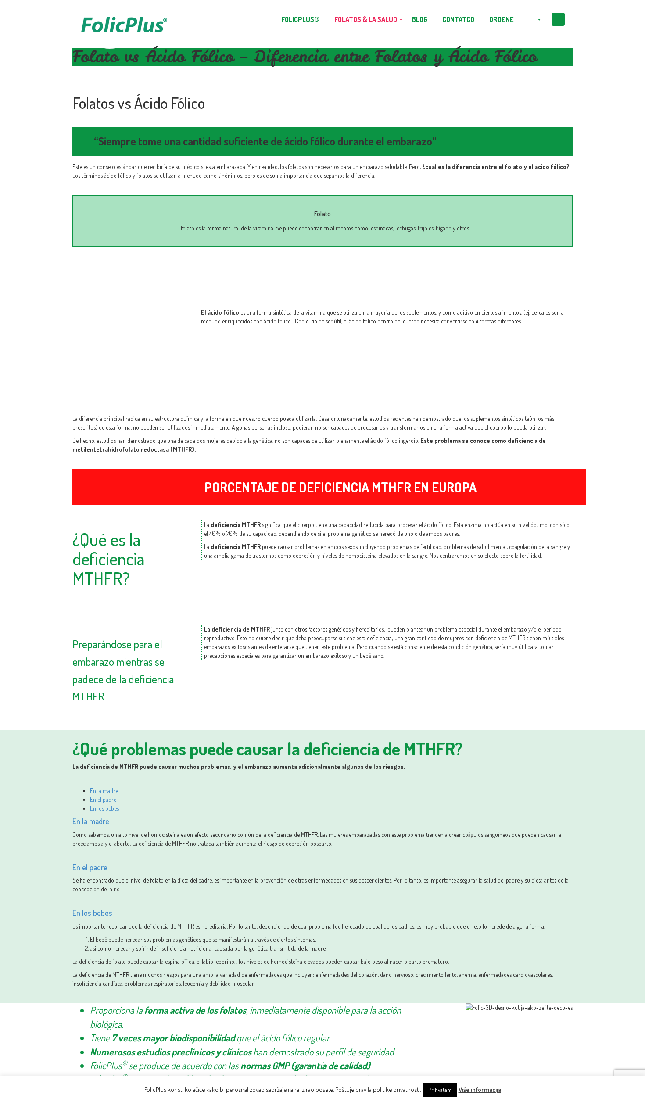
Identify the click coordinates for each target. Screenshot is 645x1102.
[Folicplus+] (123, 19)
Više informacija (480, 1089)
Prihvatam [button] (440, 1089)
